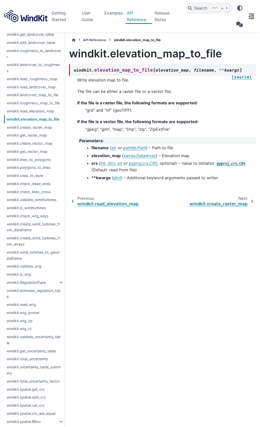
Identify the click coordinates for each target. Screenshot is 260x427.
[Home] (73, 40)
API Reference (136, 16)
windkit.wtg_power (23, 312)
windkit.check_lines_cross (29, 192)
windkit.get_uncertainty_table (31, 351)
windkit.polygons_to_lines (29, 167)
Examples (113, 12)
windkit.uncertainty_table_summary (34, 370)
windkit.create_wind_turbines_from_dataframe (33, 227)
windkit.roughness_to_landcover (34, 53)
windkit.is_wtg (19, 274)
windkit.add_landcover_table (31, 42)
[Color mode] (240, 8)
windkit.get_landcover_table (30, 34)
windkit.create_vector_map (30, 143)
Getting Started (59, 16)
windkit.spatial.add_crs (26, 397)
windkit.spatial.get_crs (26, 389)
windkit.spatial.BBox (24, 421)
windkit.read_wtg (21, 304)
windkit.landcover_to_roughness (33, 67)
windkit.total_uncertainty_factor (33, 381)
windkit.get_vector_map (27, 151)
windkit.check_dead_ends (29, 184)
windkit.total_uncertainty (27, 359)
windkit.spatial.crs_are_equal (31, 413)
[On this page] (251, 16)
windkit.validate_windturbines (32, 200)
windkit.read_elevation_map (30, 111)
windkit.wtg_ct (19, 328)
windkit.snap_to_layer (25, 175)
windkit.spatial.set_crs (25, 405)
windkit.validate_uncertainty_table (34, 340)
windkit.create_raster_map (29, 127)
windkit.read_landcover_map (31, 87)
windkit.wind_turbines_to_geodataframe (33, 255)
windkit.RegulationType (26, 282)
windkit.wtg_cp (19, 321)
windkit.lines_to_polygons (29, 159)
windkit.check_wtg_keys (27, 216)
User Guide (87, 16)
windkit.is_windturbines (26, 208)
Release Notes (162, 16)
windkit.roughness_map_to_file (33, 103)
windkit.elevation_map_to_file (33, 119)
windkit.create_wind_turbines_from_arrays (33, 241)
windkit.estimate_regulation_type (34, 293)
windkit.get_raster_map (27, 135)
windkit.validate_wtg (24, 266)
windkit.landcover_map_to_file (32, 95)
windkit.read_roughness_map (32, 79)
